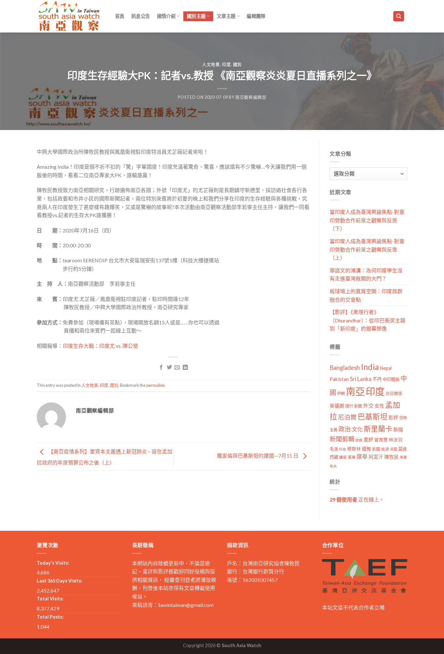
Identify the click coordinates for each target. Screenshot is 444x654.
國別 (237, 64)
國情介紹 (166, 16)
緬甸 (366, 448)
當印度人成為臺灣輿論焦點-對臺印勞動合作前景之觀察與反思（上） (367, 249)
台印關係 (393, 393)
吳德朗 (337, 406)
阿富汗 (376, 457)
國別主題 (196, 16)
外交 (368, 405)
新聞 (398, 429)
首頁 (119, 16)
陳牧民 (391, 457)
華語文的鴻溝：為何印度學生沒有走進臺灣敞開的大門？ (366, 274)
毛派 (334, 448)
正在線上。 (357, 499)
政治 (344, 429)
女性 (379, 406)
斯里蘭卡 (378, 428)
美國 (376, 449)
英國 (393, 449)
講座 (343, 457)
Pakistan (339, 379)
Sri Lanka (361, 378)
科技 (342, 449)
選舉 (362, 456)
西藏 (334, 457)
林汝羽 (395, 439)
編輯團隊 (256, 16)
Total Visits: (50, 598)
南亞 (355, 391)
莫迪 (402, 448)
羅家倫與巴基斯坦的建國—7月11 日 (258, 455)
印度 (226, 64)
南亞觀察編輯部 (251, 97)
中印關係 (391, 379)
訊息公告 (140, 16)
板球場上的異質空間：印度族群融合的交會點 (366, 295)
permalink (155, 385)
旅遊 (358, 440)
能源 (385, 449)
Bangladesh (345, 367)
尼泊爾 (347, 417)
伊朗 (341, 393)
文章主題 (226, 16)
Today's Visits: (53, 563)
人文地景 (211, 64)
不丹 (377, 379)
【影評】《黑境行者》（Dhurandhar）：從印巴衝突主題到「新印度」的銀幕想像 (367, 320)
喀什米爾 (353, 406)
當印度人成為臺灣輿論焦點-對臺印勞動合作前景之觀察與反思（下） (367, 220)
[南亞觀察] (69, 16)
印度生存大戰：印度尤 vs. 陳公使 (100, 346)
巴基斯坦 (372, 416)
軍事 (352, 457)
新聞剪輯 (342, 439)
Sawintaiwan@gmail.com (186, 605)
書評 (368, 439)
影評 (393, 417)
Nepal (386, 368)
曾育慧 (381, 439)
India (370, 367)
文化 (357, 429)
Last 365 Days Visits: (59, 580)
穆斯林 (354, 448)
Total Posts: (50, 617)
